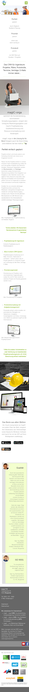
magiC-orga (14, 112)
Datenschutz (5, 606)
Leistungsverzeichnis (7, 638)
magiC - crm (7, 623)
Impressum (4, 604)
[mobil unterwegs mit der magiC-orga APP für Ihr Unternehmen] (3, 0)
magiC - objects (8, 617)
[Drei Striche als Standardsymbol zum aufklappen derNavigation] (26, 2)
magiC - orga (7, 613)
